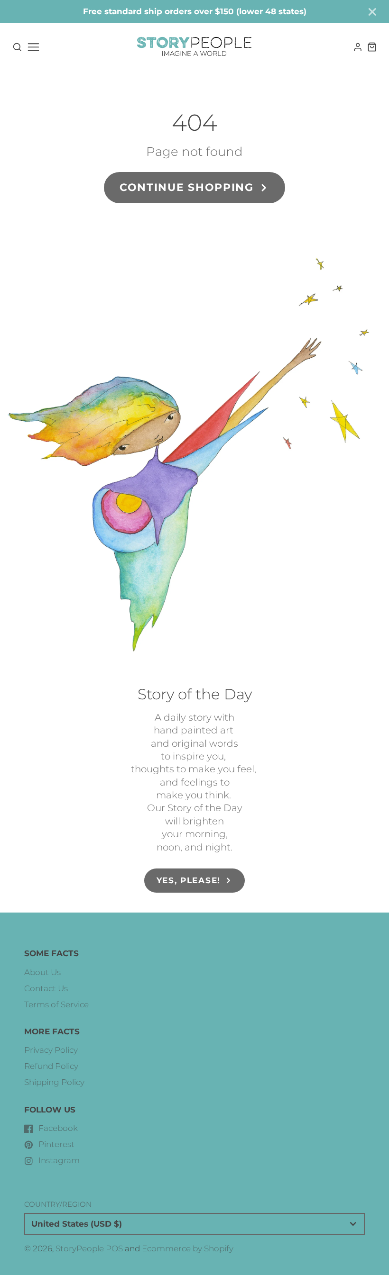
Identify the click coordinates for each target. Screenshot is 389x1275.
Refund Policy (51, 1066)
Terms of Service (56, 1004)
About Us (42, 972)
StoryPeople (80, 1248)
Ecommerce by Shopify (187, 1248)
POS (114, 1248)
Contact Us (46, 988)
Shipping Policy (54, 1082)
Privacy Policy (51, 1050)
